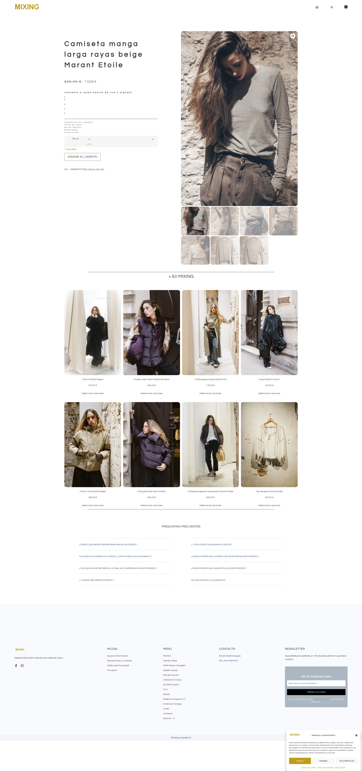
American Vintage (172, 704)
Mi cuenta (112, 670)
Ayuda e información (117, 656)
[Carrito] (346, 6)
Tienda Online (170, 661)
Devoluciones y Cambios (119, 661)
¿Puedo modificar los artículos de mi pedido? (218, 568)
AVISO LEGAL (340, 767)
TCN (165, 689)
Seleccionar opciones (93, 393)
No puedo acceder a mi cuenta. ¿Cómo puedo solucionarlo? (115, 556)
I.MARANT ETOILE (172, 680)
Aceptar (300, 761)
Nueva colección (96, 169)
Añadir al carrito (82, 156)
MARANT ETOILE (79, 169)
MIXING (167, 656)
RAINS (166, 694)
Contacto (168, 713)
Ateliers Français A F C (174, 699)
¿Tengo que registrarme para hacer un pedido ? (108, 544)
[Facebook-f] (16, 665)
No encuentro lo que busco (208, 580)
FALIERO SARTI (171, 685)
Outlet (166, 709)
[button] (356, 735)
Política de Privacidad (325, 767)
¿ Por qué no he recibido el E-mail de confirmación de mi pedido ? (118, 568)
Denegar (323, 761)
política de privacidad (321, 699)
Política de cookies (308, 767)
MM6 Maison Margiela (174, 665)
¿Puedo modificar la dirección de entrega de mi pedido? (225, 556)
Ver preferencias (346, 761)
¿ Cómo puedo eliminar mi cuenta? (211, 544)
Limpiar (89, 144)
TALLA (75, 138)
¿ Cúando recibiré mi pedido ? (96, 580)
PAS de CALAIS (171, 675)
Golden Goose (170, 670)
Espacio (167, 718)
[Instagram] (22, 665)
